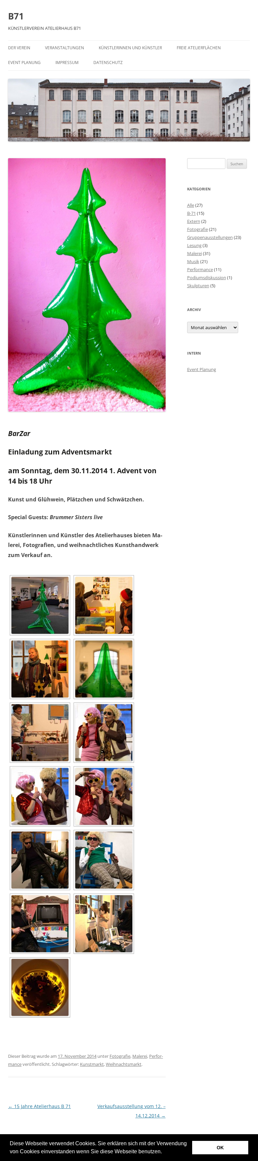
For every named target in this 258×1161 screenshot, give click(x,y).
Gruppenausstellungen (210, 237)
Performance (200, 269)
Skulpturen (198, 286)
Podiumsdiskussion (206, 277)
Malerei (139, 1056)
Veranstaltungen (64, 48)
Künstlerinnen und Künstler (130, 48)
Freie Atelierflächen (199, 48)
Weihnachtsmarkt (123, 1064)
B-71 (191, 213)
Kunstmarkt (92, 1064)
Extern (193, 221)
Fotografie (120, 1056)
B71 (16, 16)
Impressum (67, 62)
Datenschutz (108, 62)
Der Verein (19, 48)
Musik (193, 261)
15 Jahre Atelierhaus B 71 (39, 1106)
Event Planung (24, 62)
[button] (164, 1152)
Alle (190, 205)
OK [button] (220, 1147)
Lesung (194, 245)
